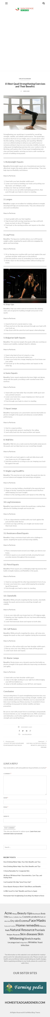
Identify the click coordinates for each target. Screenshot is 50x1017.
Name (5, 798)
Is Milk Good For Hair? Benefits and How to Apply (20, 891)
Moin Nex (26, 91)
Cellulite (16, 917)
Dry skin (14, 920)
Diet (8, 921)
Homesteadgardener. (21, 1002)
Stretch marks (32, 938)
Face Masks (37, 920)
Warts (26, 942)
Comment (7, 773)
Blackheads (36, 914)
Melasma (43, 926)
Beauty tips (24, 913)
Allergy (14, 914)
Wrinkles (32, 942)
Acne (8, 913)
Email (5, 807)
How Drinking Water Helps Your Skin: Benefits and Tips (21, 862)
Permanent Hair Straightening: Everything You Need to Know (23, 896)
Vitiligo (22, 942)
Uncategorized (25, 78)
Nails (7, 930)
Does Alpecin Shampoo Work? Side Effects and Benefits (22, 886)
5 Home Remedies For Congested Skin (16, 871)
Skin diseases (28, 934)
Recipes (10, 935)
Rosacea (16, 934)
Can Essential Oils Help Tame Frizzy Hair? (17, 882)
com (41, 1002)
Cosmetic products (31, 916)
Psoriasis (40, 930)
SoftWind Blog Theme (32, 1012)
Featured (7, 926)
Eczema (24, 920)
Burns (11, 917)
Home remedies (27, 925)
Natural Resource (22, 930)
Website (6, 816)
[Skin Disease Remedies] (25, 9)
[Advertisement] (25, 41)
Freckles (12, 926)
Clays (20, 917)
